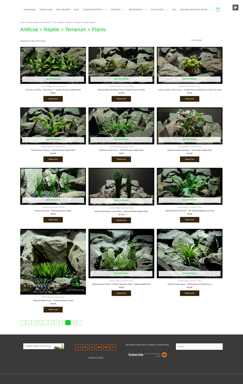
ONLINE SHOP (46, 9)
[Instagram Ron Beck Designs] (78, 347)
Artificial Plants (30, 9)
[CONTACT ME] (106, 347)
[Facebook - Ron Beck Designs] (92, 347)
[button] (103, 9)
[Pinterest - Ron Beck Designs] (85, 347)
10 (74, 323)
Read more (53, 99)
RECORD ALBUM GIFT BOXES (193, 9)
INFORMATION (135, 9)
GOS (174, 9)
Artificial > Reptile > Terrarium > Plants (73, 22)
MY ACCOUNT (157, 9)
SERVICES (115, 9)
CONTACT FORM (95, 358)
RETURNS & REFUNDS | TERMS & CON (143, 345)
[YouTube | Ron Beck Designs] (99, 347)
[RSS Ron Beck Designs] (113, 347)
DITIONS (165, 345)
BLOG (76, 9)
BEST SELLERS (63, 9)
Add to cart (53, 309)
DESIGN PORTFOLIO (92, 9)
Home (22, 22)
